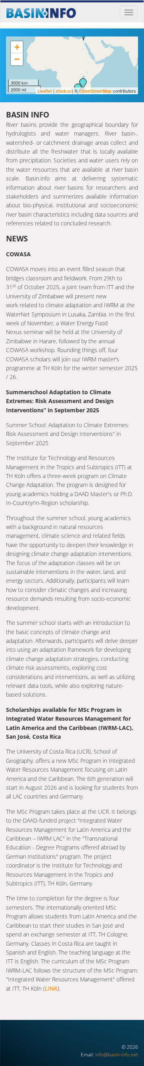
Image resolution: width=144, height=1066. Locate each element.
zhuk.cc (64, 91)
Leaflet (45, 91)
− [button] (17, 59)
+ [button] (17, 47)
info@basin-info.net (116, 1054)
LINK (51, 988)
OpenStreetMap (95, 91)
